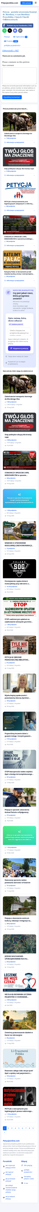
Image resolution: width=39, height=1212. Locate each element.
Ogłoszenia (21, 37)
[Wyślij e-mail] (15, 30)
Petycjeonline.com (9, 3)
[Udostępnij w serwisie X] (10, 30)
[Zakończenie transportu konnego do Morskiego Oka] (19, 128)
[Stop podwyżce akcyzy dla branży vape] (19, 162)
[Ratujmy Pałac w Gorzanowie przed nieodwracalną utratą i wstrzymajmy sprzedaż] (19, 266)
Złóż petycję (26, 3)
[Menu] (35, 3)
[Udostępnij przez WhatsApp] (4, 30)
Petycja (7, 37)
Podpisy (11, 41)
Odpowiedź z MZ (10, 50)
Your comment (8, 65)
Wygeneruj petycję (20, 348)
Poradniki (7, 1161)
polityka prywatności (12, 45)
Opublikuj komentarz (12, 97)
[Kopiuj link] (20, 30)
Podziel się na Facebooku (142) (19, 25)
